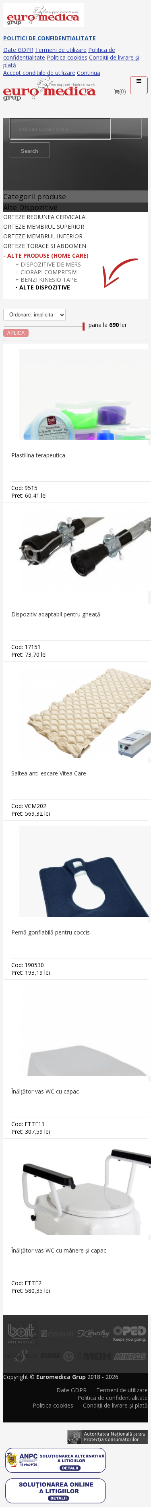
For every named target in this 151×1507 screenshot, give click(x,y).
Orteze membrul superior (43, 226)
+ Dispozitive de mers (48, 264)
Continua (88, 72)
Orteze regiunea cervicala (44, 217)
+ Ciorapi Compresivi (46, 272)
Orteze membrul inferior (43, 236)
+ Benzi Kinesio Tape (46, 279)
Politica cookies (67, 57)
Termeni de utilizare (61, 50)
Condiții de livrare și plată (115, 1405)
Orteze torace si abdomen (44, 246)
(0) (122, 91)
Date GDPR (18, 50)
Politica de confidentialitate (112, 1398)
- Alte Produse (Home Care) (46, 255)
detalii (138, 464)
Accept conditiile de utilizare (39, 72)
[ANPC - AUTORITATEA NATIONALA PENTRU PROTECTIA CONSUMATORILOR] (107, 1434)
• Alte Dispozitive (42, 287)
